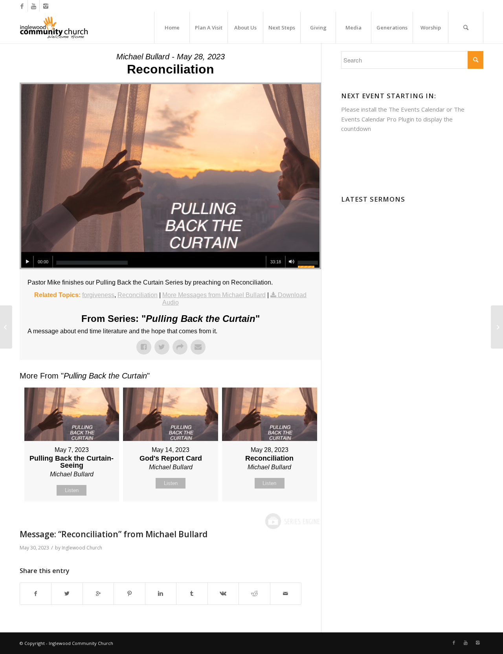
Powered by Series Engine (292, 521)
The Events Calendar (417, 109)
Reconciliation (137, 295)
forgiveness (98, 295)
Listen (72, 490)
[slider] (92, 263)
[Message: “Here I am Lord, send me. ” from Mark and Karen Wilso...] (6, 327)
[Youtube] (33, 6)
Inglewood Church (82, 547)
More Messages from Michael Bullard (214, 295)
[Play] (27, 262)
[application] (170, 260)
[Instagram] (45, 6)
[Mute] (291, 262)
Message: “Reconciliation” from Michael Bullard (113, 534)
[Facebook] (22, 6)
